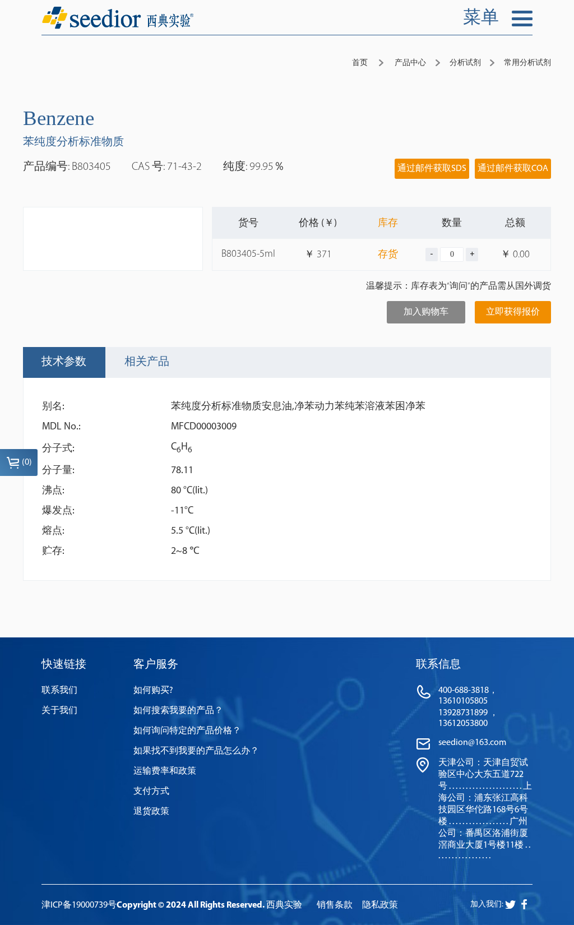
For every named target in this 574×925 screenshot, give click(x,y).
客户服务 (155, 664)
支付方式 (151, 791)
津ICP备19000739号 (79, 905)
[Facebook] (510, 904)
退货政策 (151, 811)
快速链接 (63, 664)
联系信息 (438, 664)
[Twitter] (524, 904)
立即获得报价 (513, 312)
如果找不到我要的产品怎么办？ (196, 751)
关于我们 (59, 710)
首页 (360, 63)
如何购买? (153, 690)
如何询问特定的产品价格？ (187, 731)
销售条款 (335, 905)
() (27, 462)
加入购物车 (426, 312)
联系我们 (59, 690)
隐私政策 (380, 905)
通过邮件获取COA (513, 168)
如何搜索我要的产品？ (178, 710)
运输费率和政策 (164, 771)
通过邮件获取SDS (431, 168)
